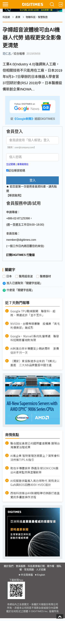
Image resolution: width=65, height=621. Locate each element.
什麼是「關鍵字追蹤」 (20, 290)
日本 (9, 276)
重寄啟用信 (22, 164)
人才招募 (41, 569)
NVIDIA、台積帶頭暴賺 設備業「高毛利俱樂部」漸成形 (35, 326)
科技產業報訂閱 (36, 566)
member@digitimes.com (21, 239)
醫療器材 (45, 276)
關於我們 (9, 566)
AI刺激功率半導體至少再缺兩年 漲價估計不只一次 (34, 351)
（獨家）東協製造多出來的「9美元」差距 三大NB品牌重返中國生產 (34, 363)
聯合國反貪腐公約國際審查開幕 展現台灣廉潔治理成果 (35, 445)
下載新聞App (16, 580)
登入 (32, 180)
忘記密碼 (10, 164)
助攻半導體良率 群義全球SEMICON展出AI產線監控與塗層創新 (34, 470)
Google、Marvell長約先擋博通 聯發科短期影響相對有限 (34, 338)
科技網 (6, 17)
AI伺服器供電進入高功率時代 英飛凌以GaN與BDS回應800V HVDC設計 (35, 483)
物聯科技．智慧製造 (37, 17)
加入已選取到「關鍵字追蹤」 (25, 283)
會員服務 (20, 566)
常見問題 (29, 569)
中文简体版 (27, 574)
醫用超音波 (26, 276)
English (41, 574)
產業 (17, 17)
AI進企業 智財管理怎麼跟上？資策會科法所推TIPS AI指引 (35, 458)
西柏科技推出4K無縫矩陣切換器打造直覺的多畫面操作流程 (35, 495)
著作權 (50, 566)
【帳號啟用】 (14, 195)
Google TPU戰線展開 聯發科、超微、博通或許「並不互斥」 (32, 313)
